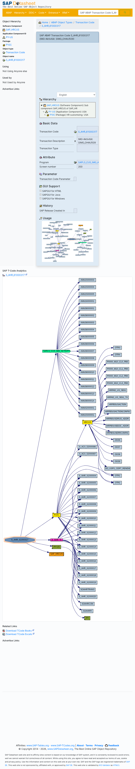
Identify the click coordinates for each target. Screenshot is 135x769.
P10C (9, 44)
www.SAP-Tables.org (38, 745)
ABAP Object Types (61, 22)
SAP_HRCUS (12, 29)
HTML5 (116, 765)
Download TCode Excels (19, 634)
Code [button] (41, 12)
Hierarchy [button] (19, 12)
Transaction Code (15, 52)
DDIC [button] (31, 12)
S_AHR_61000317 (15, 59)
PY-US (9, 37)
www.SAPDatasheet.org (60, 748)
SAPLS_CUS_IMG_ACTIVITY (93, 162)
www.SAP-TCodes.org (63, 745)
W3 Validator (104, 765)
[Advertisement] (16, 141)
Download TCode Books (19, 630)
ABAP (9, 12)
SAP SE (69, 765)
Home (44, 22)
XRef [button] (64, 12)
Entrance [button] (53, 12)
